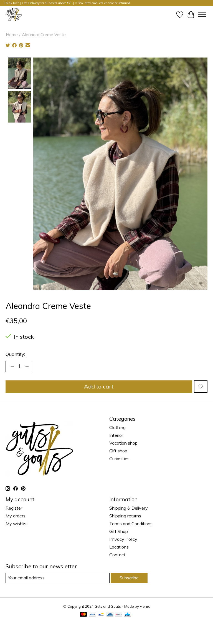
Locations (119, 547)
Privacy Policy (123, 539)
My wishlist (17, 523)
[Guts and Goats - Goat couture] (14, 14)
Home (12, 34)
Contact (117, 554)
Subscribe (129, 577)
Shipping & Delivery (128, 508)
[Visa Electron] (109, 614)
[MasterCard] (83, 614)
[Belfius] (118, 614)
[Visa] (92, 614)
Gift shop (118, 450)
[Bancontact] (101, 614)
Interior (116, 435)
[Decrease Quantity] (12, 366)
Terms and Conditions (131, 523)
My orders (16, 516)
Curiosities (119, 458)
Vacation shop (123, 443)
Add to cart (98, 386)
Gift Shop (118, 531)
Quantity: (15, 354)
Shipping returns (125, 516)
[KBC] (127, 614)
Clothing (117, 427)
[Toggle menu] (201, 14)
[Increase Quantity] (26, 366)
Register (14, 508)
